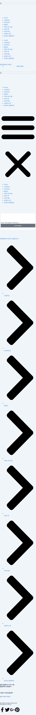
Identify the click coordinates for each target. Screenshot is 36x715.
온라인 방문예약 (9, 36)
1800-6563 (6, 696)
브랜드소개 (7, 34)
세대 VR (6, 29)
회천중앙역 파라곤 (5, 64)
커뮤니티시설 (8, 27)
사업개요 (7, 20)
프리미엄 (7, 31)
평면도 (6, 24)
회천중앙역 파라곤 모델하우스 (9, 239)
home (6, 18)
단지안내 (7, 22)
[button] (18, 146)
